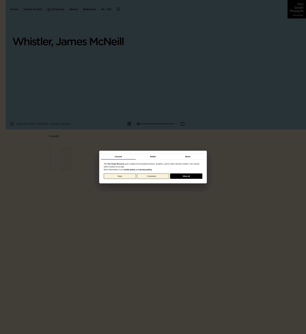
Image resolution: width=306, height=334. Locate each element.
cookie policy (129, 169)
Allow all (186, 176)
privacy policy (145, 169)
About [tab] (187, 156)
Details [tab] (153, 156)
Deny (120, 176)
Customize (151, 176)
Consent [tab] (118, 156)
